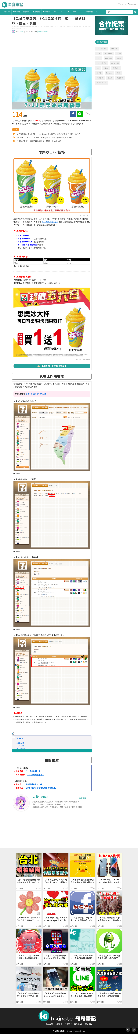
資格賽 (119, 58)
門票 (98, 53)
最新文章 (6, 12)
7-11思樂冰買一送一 (34, 771)
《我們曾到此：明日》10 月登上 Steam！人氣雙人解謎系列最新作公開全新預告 (48, 134)
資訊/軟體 (89, 12)
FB (68, 12)
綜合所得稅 (108, 53)
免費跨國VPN (101, 83)
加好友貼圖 (115, 63)
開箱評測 (26, 12)
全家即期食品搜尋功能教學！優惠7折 (41, 787)
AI (81, 12)
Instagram (47, 12)
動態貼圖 (120, 78)
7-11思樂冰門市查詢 (50, 222)
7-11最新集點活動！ (35, 774)
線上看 (110, 78)
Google (74, 12)
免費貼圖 (100, 78)
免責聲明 (58, 1024)
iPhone (106, 68)
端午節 (99, 73)
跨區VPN (116, 68)
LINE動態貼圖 (102, 48)
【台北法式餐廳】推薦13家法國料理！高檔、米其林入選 (38, 141)
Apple (119, 53)
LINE (61, 12)
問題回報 (68, 1024)
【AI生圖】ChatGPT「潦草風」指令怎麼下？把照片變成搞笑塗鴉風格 (43, 137)
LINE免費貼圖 (102, 63)
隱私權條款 (78, 1024)
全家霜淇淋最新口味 (34, 784)
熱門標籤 (103, 42)
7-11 (88, 215)
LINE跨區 (108, 58)
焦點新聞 (16, 12)
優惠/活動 (36, 12)
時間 (118, 73)
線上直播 (114, 48)
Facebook (86, 359)
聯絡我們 (49, 1024)
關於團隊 (88, 1024)
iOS (55, 12)
